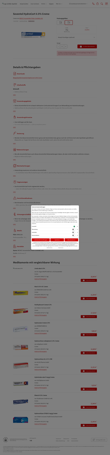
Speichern (57, 240)
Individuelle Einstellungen (40, 240)
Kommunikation (35, 235)
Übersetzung (34, 229)
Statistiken (34, 232)
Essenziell (34, 226)
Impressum (60, 247)
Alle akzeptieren (71, 240)
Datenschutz (49, 247)
